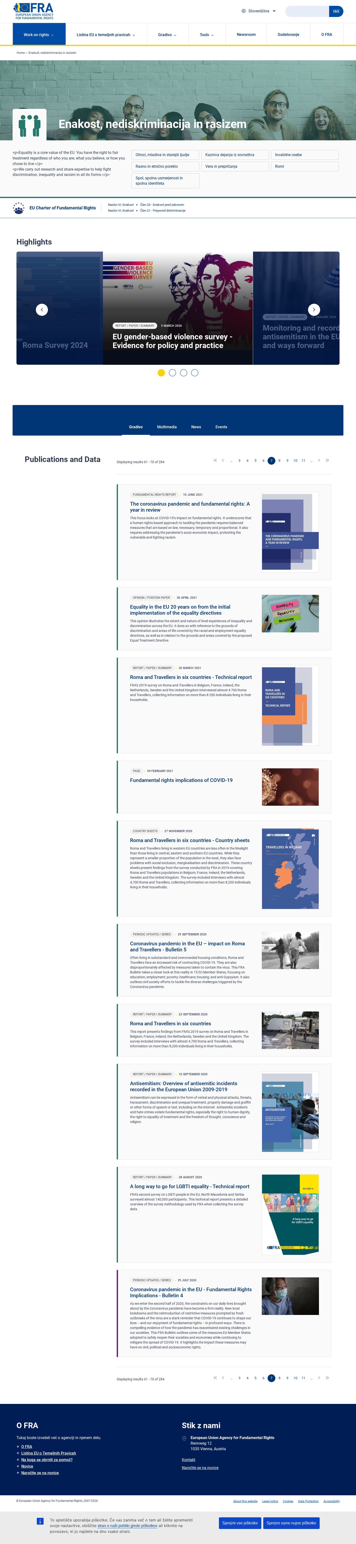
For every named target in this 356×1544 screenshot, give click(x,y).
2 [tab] (172, 372)
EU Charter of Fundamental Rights (63, 207)
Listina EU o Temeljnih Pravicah (48, 1453)
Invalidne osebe (288, 154)
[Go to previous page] (223, 461)
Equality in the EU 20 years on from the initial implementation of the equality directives (180, 610)
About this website (245, 1501)
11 (303, 460)
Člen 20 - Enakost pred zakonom (162, 205)
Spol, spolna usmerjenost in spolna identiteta (159, 181)
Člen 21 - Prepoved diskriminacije (163, 210)
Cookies (288, 1501)
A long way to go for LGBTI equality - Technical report (189, 1186)
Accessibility (332, 1501)
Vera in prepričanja (221, 166)
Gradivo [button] (165, 34)
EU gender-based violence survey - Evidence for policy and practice (172, 341)
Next (314, 310)
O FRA (326, 34)
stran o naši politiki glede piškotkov (127, 1526)
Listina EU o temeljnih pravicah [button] (103, 34)
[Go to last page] (327, 461)
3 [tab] (183, 372)
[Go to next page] (319, 461)
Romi (279, 166)
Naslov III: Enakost (121, 205)
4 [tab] (194, 372)
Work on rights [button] (36, 34)
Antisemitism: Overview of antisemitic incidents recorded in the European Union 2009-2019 (183, 1086)
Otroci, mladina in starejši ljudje (162, 154)
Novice (27, 1466)
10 (295, 460)
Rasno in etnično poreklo (157, 166)
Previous (42, 310)
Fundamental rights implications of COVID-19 (181, 780)
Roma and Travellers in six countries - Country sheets (190, 840)
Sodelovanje (288, 34)
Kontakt (188, 1459)
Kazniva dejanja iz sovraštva (229, 154)
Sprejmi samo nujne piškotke (291, 1523)
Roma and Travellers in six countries (170, 1024)
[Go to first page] (215, 461)
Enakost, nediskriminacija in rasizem (52, 53)
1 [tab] (161, 372)
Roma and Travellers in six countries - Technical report (191, 677)
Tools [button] (204, 34)
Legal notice (270, 1501)
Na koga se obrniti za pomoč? (47, 1459)
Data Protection (308, 1501)
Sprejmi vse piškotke (240, 1523)
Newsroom (246, 34)
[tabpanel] (178, 308)
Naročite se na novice (40, 1473)
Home (21, 53)
